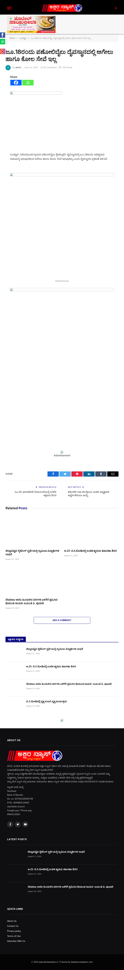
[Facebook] (16, 82)
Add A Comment (62, 620)
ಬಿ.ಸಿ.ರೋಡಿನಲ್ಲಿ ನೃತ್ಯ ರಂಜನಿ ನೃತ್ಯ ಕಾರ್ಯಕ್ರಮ (46, 701)
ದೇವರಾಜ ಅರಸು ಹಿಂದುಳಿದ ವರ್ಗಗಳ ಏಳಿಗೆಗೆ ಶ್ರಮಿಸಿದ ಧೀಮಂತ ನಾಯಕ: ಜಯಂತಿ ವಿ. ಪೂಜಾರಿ (31, 601)
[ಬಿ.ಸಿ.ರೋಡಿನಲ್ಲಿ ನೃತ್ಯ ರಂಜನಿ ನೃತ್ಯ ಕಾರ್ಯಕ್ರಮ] (14, 705)
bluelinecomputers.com (82, 962)
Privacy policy (14, 931)
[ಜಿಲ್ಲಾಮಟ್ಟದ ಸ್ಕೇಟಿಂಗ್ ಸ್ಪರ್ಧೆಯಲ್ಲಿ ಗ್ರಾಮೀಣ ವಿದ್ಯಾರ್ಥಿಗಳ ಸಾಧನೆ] (32, 531)
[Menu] (9, 8)
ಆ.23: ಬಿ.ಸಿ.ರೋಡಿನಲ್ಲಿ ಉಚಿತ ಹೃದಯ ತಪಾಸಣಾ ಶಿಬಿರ (90, 550)
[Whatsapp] (28, 82)
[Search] (115, 8)
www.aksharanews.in (48, 962)
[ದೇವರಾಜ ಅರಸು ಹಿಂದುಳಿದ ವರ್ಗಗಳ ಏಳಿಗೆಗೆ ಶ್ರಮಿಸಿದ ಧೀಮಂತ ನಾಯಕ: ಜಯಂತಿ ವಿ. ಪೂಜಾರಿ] (32, 580)
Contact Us (12, 926)
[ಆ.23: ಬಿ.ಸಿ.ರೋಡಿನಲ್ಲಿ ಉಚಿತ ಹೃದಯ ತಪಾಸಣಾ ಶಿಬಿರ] (91, 531)
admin (18, 67)
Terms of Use (14, 936)
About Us (11, 921)
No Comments (50, 67)
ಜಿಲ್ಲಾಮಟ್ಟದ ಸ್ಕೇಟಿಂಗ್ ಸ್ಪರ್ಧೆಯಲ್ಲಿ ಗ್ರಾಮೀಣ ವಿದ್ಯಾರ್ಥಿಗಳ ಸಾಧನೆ (32, 552)
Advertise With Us (16, 941)
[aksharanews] (62, 8)
